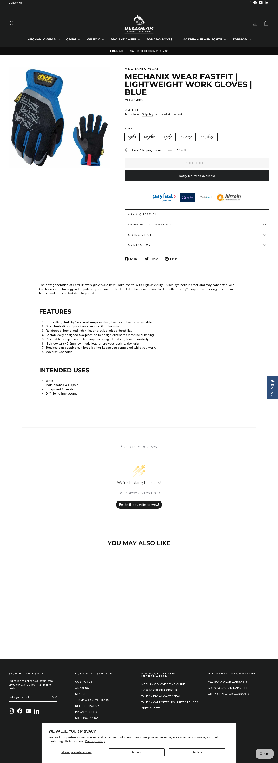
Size (129, 129)
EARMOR (240, 39)
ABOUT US (82, 687)
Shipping (147, 114)
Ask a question (143, 214)
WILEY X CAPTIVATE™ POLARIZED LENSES (169, 702)
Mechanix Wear (142, 69)
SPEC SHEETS (151, 708)
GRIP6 (71, 39)
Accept (137, 752)
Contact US (139, 245)
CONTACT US (84, 681)
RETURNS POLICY (87, 706)
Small (132, 137)
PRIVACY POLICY (86, 712)
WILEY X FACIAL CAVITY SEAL (160, 696)
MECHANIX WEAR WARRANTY (228, 681)
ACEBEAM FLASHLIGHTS (203, 39)
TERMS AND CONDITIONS (92, 699)
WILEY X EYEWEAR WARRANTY (228, 694)
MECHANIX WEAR (41, 39)
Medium (150, 137)
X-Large (186, 137)
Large (168, 137)
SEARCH (81, 694)
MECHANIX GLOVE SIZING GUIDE (163, 684)
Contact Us (16, 2)
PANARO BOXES (160, 39)
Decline (197, 752)
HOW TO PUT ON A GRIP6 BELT (161, 690)
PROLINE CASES (124, 39)
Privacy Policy (95, 741)
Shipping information (149, 224)
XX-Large (207, 137)
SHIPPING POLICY (87, 717)
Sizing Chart (141, 235)
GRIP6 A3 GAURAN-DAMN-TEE (228, 687)
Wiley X (94, 39)
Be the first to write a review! (139, 505)
